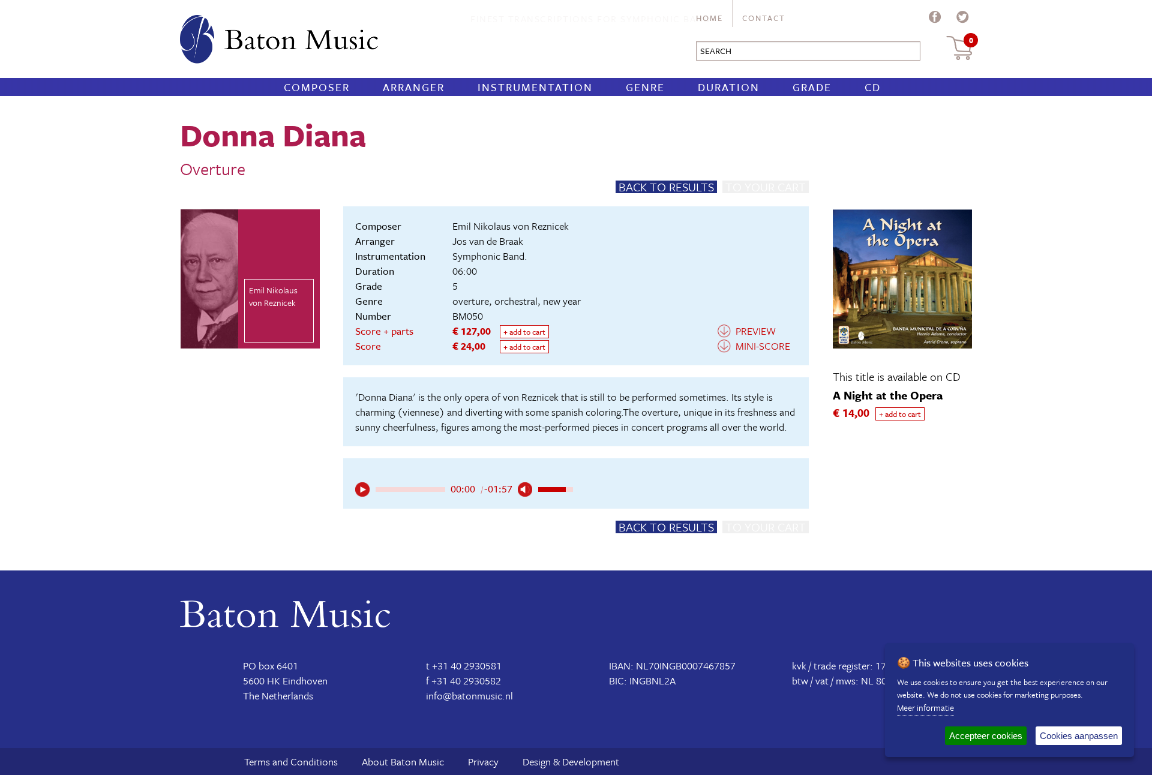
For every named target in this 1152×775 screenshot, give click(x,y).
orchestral (516, 300)
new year (562, 300)
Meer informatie (925, 707)
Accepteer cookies (985, 736)
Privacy (483, 761)
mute (525, 489)
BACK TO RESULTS (666, 187)
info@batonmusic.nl (469, 695)
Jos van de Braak (487, 240)
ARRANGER (414, 87)
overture (470, 300)
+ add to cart (524, 332)
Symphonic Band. (489, 255)
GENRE (645, 87)
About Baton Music (403, 761)
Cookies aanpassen (1079, 736)
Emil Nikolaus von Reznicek (510, 225)
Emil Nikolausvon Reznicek (273, 296)
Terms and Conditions (291, 761)
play (362, 489)
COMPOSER (317, 87)
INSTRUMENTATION (535, 87)
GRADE (812, 87)
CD (873, 87)
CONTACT (763, 18)
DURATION (729, 87)
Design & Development (571, 761)
